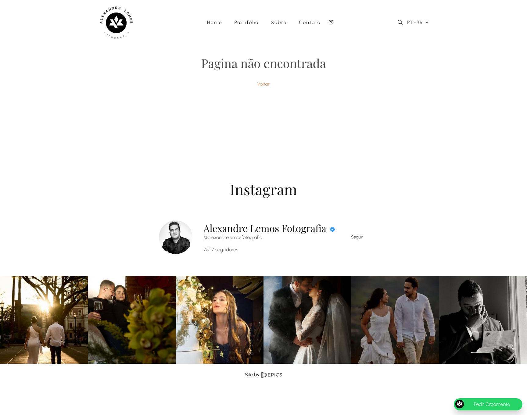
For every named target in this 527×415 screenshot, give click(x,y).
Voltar (263, 84)
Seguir (357, 237)
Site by (252, 374)
